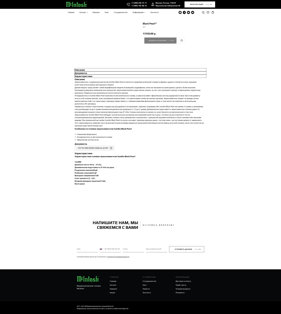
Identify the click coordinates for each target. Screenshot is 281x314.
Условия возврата (183, 289)
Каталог (82, 12)
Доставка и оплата (183, 281)
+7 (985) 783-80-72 (139, 6)
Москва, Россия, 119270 (166, 3)
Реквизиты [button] (180, 293)
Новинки (96, 12)
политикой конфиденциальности (118, 256)
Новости (146, 289)
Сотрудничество (120, 12)
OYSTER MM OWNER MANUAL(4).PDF (93, 148)
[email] (192, 12)
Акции (112, 293)
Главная (71, 12)
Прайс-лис (180, 285)
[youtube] (188, 12)
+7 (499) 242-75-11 (139, 3)
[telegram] (184, 12)
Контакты (154, 12)
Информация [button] (138, 12)
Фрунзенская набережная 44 (168, 6)
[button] (200, 4)
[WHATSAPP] (180, 12)
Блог (107, 12)
